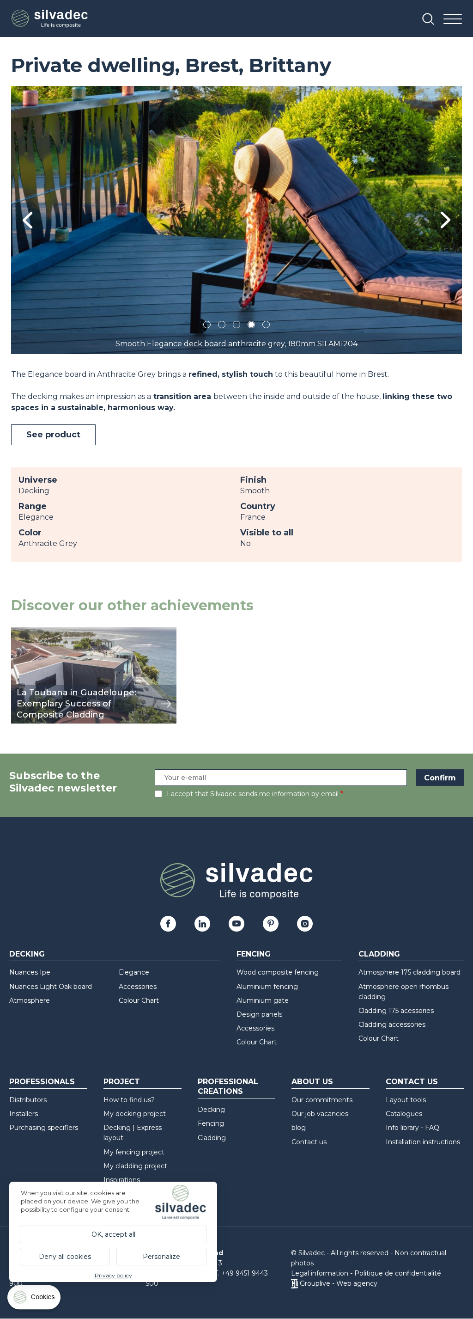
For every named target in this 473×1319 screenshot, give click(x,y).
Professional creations (228, 1086)
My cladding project (135, 1166)
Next (445, 219)
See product (53, 434)
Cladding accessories (391, 1024)
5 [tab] (266, 326)
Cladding (379, 954)
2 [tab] (221, 326)
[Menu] (452, 19)
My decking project (134, 1114)
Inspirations (121, 1180)
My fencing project (133, 1152)
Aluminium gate (262, 1000)
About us (312, 1081)
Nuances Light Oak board (50, 986)
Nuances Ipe (29, 972)
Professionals (42, 1081)
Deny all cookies (65, 1256)
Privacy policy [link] (113, 1275)
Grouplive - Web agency (338, 1283)
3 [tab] (236, 326)
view (19, 632)
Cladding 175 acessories (396, 1010)
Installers (23, 1114)
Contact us (309, 1142)
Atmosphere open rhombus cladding (403, 991)
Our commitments (321, 1100)
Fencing (253, 954)
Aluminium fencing (267, 986)
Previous (27, 220)
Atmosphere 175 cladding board (409, 972)
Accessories (138, 986)
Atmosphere (29, 1000)
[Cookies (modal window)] (34, 1299)
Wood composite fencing (277, 972)
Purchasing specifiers (43, 1127)
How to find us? (129, 1100)
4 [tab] (251, 326)
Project (121, 1081)
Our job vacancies (319, 1114)
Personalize (161, 1256)
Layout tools (406, 1100)
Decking (27, 954)
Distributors (28, 1100)
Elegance (134, 972)
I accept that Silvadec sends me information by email (253, 794)
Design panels (259, 1014)
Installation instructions (423, 1142)
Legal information (319, 1273)
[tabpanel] (236, 220)
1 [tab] (207, 326)
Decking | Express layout (132, 1132)
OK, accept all (113, 1234)
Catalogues (404, 1114)
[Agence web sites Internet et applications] (294, 1283)
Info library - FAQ (412, 1127)
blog (298, 1127)
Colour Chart (139, 1000)
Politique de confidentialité (397, 1273)
